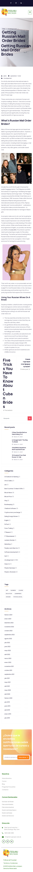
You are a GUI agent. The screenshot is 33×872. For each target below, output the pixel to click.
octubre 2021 (8, 670)
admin (5, 76)
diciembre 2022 (8, 623)
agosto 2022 (8, 638)
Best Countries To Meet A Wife (13, 488)
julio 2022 (7, 642)
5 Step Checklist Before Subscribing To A (19, 433)
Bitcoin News (8, 492)
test (5, 556)
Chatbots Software (10, 508)
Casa (3, 29)
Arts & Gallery (8, 481)
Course (21, 590)
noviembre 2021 (9, 666)
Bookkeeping (8, 504)
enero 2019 (7, 714)
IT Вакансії (7, 532)
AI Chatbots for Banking (11, 477)
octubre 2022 (8, 631)
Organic (8, 597)
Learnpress (18, 593)
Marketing (7, 544)
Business (13, 590)
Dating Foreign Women (11, 516)
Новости (7, 564)
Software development (11, 552)
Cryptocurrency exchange (12, 512)
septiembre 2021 (9, 674)
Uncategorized (8, 78)
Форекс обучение (10, 572)
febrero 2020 (8, 698)
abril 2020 (7, 694)
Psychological (17, 597)
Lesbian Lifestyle (9, 540)
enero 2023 (7, 619)
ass (5, 484)
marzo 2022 (7, 658)
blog (5, 500)
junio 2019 (7, 706)
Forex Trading (8, 528)
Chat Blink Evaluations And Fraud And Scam (19, 448)
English (6, 520)
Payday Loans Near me (11, 548)
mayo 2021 (7, 682)
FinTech (6, 524)
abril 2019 (7, 710)
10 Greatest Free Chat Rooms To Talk (19, 456)
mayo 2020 (7, 690)
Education (9, 593)
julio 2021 (7, 678)
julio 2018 (7, 718)
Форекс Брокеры (9, 568)
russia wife (13, 230)
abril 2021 (7, 686)
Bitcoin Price (8, 496)
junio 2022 (7, 646)
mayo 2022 (7, 650)
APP (7, 590)
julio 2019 (7, 702)
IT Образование (9, 536)
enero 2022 (7, 662)
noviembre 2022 (9, 627)
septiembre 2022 (9, 634)
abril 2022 (7, 654)
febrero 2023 (8, 615)
